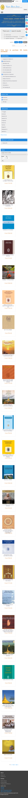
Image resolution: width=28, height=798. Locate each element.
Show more (4, 135)
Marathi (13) (4, 116)
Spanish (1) (4, 131)
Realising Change (8, 479)
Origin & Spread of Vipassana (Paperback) (8, 405)
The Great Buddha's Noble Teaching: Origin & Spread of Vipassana (8, 630)
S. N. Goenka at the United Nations (8, 505)
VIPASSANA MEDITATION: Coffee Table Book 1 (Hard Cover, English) (8, 705)
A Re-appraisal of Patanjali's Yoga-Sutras (8, 180)
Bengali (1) (4, 127)
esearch (14, 6)
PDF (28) (4, 101)
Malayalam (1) (4, 129)
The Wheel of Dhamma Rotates (8, 655)
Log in (2, 1)
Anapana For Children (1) (8, 59)
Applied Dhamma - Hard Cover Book (8, 205)
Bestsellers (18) (6, 63)
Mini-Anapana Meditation (6, 791)
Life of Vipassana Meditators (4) (9, 76)
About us (3, 775)
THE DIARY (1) (5, 85)
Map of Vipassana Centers (6, 790)
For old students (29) (7, 70)
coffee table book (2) (7, 67)
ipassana (8, 6)
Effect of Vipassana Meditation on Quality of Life (8, 305)
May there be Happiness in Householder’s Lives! (8, 355)
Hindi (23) (4, 114)
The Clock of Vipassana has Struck (8, 580)
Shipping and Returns (6, 783)
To (6, 156)
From (2, 156)
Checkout (25, 1)
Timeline (2, 788)
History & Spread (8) (7, 72)
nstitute (18, 6)
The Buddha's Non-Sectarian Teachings (8, 555)
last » (17, 764)
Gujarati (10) (4, 118)
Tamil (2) (3, 124)
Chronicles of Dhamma (8, 229)
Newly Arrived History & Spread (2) (10, 80)
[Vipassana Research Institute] (2, 9)
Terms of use (4, 780)
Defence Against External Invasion (8, 255)
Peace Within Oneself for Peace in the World (8, 430)
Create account (8, 1)
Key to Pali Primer (8, 329)
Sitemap (2, 787)
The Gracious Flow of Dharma (8, 605)
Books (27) (5, 143)
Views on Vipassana (8, 754)
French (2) (4, 122)
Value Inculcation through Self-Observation (8, 730)
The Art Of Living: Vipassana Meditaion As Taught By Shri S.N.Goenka (8, 531)
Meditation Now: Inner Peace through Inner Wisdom (8, 380)
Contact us (3, 776)
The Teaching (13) (6, 87)
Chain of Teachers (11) (7, 65)
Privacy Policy (4, 782)
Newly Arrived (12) (6, 78)
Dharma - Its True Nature (8, 279)
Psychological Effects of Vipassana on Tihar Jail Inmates (8, 455)
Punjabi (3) (4, 120)
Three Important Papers (8, 679)
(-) (5, 34)
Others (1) (5, 83)
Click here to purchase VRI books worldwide (14, 50)
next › (13, 764)
